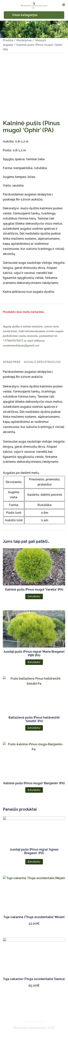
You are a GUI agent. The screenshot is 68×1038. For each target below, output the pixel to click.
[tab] (11, 362)
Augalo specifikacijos (42, 362)
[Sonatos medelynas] (34, 5)
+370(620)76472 (13, 340)
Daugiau (34, 596)
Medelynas (24, 40)
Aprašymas (11, 362)
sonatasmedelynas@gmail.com (21, 345)
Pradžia (8, 40)
